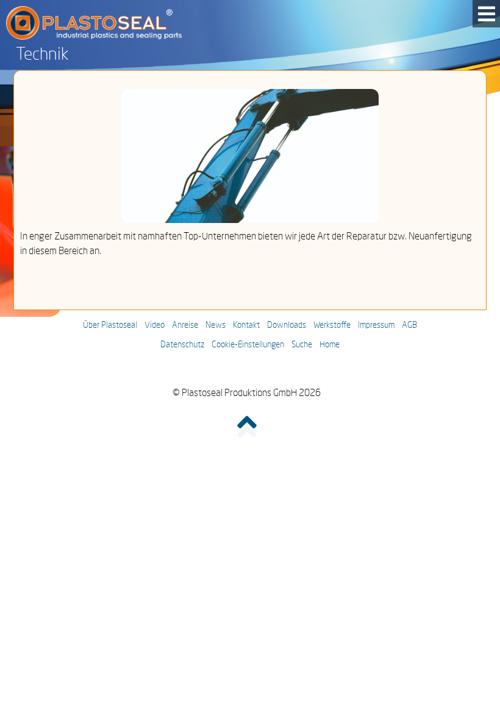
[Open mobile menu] (486, 13)
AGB (409, 325)
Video (155, 325)
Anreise (185, 325)
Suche (301, 345)
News (215, 325)
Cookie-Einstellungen (248, 345)
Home (330, 345)
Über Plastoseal (110, 325)
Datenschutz (182, 345)
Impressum (376, 325)
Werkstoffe (332, 325)
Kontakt (246, 325)
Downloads (286, 325)
